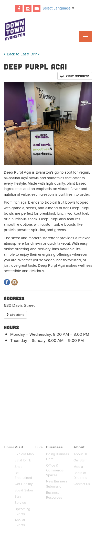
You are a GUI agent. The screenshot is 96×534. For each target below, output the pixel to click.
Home (9, 447)
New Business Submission (56, 484)
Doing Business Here (57, 456)
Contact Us (81, 483)
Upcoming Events (22, 511)
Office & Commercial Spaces (55, 470)
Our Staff (80, 460)
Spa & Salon (24, 490)
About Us (80, 454)
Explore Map (24, 454)
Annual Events (20, 522)
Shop (19, 466)
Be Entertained (23, 475)
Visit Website (77, 76)
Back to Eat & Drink (22, 54)
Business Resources (54, 495)
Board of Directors (80, 475)
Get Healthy (24, 483)
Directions (16, 314)
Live (39, 447)
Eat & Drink (23, 460)
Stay (18, 496)
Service (20, 502)
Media (78, 466)
